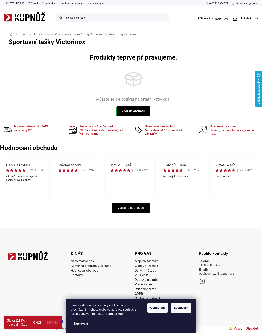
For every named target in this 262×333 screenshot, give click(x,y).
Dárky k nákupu (96, 3)
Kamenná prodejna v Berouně (91, 266)
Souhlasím (181, 308)
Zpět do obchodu (133, 111)
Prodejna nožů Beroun (72, 3)
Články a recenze (146, 266)
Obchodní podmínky (148, 298)
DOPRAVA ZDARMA (14, 3)
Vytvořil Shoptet (246, 328)
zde (120, 314)
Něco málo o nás (82, 261)
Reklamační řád (145, 289)
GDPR (139, 293)
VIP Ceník (33, 3)
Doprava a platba (146, 280)
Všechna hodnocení (131, 208)
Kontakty (77, 275)
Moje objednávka (146, 261)
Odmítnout (157, 308)
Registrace (221, 18)
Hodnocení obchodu (84, 270)
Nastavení (81, 323)
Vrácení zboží (49, 3)
